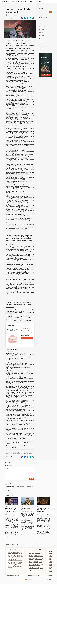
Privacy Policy (29, 335)
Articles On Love (10, 495)
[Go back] (2, 1)
